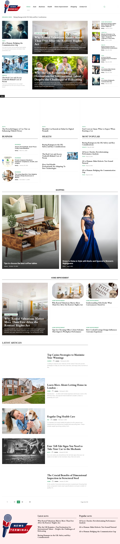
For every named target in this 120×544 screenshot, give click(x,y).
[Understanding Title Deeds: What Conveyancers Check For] (102, 291)
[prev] (114, 17)
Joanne (57, 361)
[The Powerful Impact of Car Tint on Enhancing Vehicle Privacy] (20, 112)
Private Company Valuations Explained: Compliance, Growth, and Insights (26, 161)
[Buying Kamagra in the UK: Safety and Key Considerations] (96, 47)
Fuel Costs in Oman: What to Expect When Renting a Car (98, 130)
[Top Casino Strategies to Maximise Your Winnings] (23, 361)
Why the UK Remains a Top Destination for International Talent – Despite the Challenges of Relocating (59, 76)
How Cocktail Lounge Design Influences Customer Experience (101, 331)
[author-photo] (54, 361)
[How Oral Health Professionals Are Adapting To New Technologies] (72, 166)
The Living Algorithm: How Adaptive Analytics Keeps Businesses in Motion (26, 175)
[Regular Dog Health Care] (23, 421)
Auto (3, 126)
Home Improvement (41, 33)
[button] (104, 6)
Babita (16, 179)
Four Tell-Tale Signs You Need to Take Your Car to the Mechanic (65, 447)
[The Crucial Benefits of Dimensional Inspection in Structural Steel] (23, 481)
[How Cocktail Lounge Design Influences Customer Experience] (102, 318)
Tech (3, 40)
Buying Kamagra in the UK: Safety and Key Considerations (109, 47)
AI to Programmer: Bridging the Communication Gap (12, 44)
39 (29, 502)
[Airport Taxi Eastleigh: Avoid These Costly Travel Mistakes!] (8, 147)
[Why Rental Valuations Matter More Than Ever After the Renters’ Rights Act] (96, 25)
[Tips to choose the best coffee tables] (30, 232)
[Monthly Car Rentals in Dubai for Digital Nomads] (60, 112)
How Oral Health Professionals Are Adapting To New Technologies (53, 166)
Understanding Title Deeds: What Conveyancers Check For (99, 304)
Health (4, 75)
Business (18, 144)
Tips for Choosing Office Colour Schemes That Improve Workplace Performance (68, 331)
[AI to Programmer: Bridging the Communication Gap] (15, 30)
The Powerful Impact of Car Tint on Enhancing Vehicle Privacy (16, 130)
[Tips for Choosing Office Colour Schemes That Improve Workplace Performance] (68, 318)
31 (14, 502)
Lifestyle (38, 68)
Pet (48, 420)
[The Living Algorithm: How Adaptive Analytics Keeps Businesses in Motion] (8, 175)
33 (22, 502)
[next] (117, 17)
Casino (49, 361)
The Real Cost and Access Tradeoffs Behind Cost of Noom (12, 79)
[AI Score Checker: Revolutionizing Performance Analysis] (96, 58)
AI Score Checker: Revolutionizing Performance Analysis (29, 17)
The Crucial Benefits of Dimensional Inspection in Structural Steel (67, 476)
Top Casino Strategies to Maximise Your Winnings (65, 356)
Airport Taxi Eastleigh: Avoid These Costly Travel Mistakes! (26, 147)
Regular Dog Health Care (61, 416)
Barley (102, 28)
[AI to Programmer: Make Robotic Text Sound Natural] (96, 70)
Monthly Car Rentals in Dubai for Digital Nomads (58, 130)
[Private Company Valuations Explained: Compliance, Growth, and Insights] (8, 161)
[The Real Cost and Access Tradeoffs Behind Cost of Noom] (15, 64)
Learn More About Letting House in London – (67, 386)
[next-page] (33, 502)
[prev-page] (3, 502)
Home (49, 391)
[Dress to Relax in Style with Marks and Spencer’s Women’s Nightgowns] (89, 232)
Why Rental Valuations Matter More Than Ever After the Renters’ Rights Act (58, 40)
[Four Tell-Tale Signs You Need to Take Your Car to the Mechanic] (23, 451)
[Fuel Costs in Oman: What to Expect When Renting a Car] (100, 112)
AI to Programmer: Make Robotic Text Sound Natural (108, 69)
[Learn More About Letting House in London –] (23, 391)
